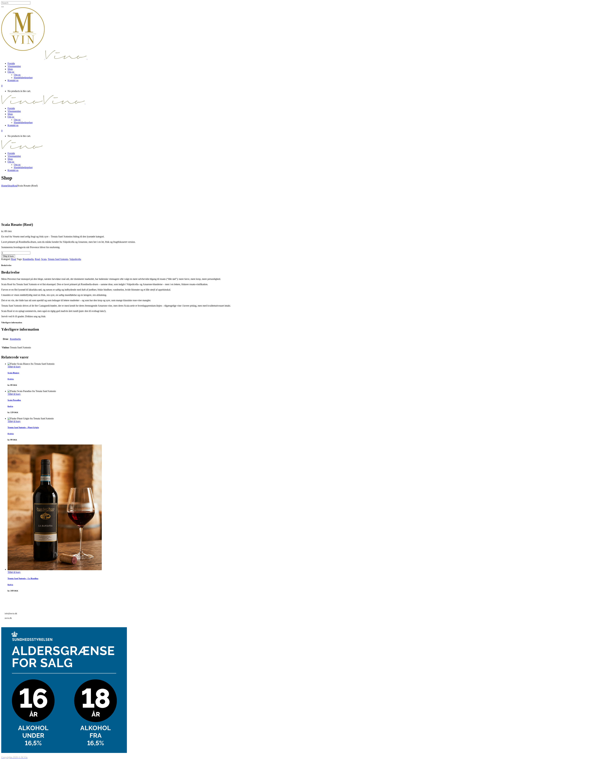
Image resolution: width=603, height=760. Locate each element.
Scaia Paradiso (14, 400)
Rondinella (28, 259)
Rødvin (10, 406)
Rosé (15, 185)
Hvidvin (11, 379)
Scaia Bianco (13, 373)
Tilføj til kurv (8, 256)
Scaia (43, 259)
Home (4, 185)
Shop (10, 185)
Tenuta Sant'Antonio (58, 259)
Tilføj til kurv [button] (14, 366)
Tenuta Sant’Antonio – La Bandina (23, 578)
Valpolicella (75, 259)
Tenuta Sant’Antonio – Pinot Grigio (23, 427)
